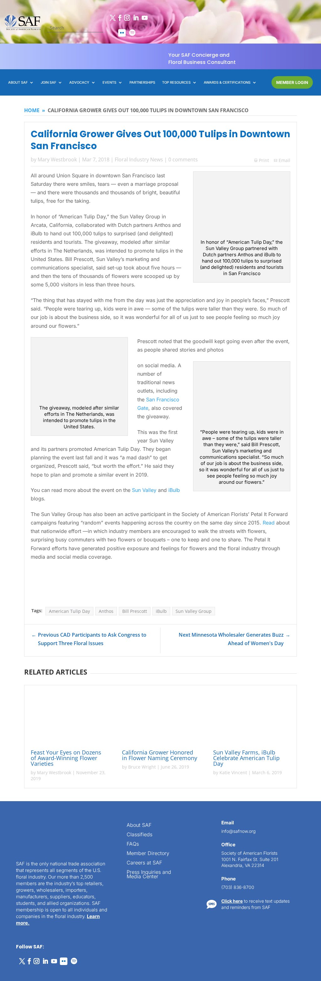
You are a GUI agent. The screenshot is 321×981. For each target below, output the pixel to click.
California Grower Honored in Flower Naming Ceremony (159, 755)
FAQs (133, 844)
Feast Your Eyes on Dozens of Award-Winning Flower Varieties (66, 758)
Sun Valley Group (194, 611)
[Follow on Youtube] (144, 18)
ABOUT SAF (18, 82)
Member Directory (148, 853)
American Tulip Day (69, 611)
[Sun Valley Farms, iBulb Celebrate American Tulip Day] (251, 718)
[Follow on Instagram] (127, 18)
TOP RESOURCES (176, 82)
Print (261, 160)
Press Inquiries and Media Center (149, 874)
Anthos (106, 611)
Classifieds (139, 835)
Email (284, 160)
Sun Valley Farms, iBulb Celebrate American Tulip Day (246, 758)
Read (269, 522)
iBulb (174, 490)
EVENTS (109, 82)
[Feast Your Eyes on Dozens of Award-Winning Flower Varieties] (69, 718)
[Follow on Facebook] (120, 18)
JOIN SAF (48, 82)
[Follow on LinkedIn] (136, 18)
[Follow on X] (112, 18)
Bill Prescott (134, 611)
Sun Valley (144, 490)
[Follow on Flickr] (122, 33)
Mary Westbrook (57, 159)
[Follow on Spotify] (132, 32)
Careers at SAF (144, 863)
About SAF (139, 825)
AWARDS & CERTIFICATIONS (227, 82)
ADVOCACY (79, 82)
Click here (232, 901)
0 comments (183, 159)
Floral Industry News (139, 159)
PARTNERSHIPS (142, 82)
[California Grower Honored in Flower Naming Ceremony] (160, 718)
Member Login (292, 82)
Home (31, 110)
